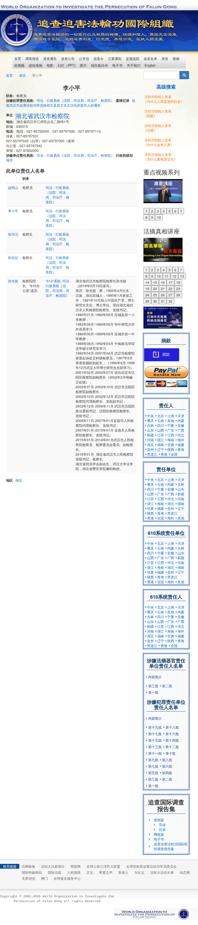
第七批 (153, 766)
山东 (150, 430)
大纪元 (139, 872)
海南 (170, 439)
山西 (160, 430)
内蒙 (180, 420)
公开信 (84, 58)
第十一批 (155, 753)
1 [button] (146, 211)
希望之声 (106, 872)
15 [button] (155, 282)
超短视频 (35, 65)
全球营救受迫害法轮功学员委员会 (151, 866)
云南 (160, 420)
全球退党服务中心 (67, 878)
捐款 (166, 354)
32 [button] (170, 301)
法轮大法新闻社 (53, 866)
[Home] (17, 30)
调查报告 (32, 58)
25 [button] (155, 294)
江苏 (160, 435)
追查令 (98, 58)
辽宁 (160, 449)
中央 (150, 415)
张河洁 (13, 234)
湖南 (160, 444)
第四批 (167, 772)
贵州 (150, 449)
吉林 (150, 425)
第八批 (167, 759)
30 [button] (155, 301)
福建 (180, 444)
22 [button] (170, 288)
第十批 (170, 753)
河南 (150, 439)
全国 (174, 454)
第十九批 (155, 727)
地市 (9, 160)
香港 (164, 454)
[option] (166, 190)
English (150, 65)
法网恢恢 (28, 866)
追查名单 (150, 58)
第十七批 (155, 733)
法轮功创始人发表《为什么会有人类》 (158, 142)
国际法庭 (54, 872)
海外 (180, 439)
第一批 (153, 692)
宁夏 (170, 425)
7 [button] (181, 211)
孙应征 (13, 257)
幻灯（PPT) (67, 65)
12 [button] (174, 276)
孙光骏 (13, 280)
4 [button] (164, 211)
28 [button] (178, 294)
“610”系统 (53, 280)
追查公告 (68, 58)
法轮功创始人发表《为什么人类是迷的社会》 (163, 99)
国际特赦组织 (32, 872)
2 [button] (152, 211)
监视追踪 (132, 58)
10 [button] (159, 217)
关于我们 (133, 65)
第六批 (167, 766)
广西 (180, 430)
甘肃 (170, 444)
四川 (160, 425)
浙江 (160, 439)
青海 (180, 449)
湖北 (22, 75)
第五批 (153, 772)
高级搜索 (166, 86)
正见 (89, 872)
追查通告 (50, 58)
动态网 (185, 872)
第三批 (153, 685)
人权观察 (74, 872)
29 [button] (147, 301)
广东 (170, 430)
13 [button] (182, 276)
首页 (17, 58)
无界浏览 (28, 878)
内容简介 (155, 676)
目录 (162, 829)
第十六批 (172, 733)
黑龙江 (152, 454)
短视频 (19, 65)
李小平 (13, 210)
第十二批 (172, 746)
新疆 (150, 435)
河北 (180, 435)
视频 (176, 58)
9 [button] (152, 217)
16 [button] (163, 282)
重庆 (150, 420)
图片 (83, 65)
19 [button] (147, 288)
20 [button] (155, 288)
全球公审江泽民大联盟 (103, 866)
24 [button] (147, 294)
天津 (180, 415)
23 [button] (178, 288)
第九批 (153, 759)
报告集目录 (99, 65)
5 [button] (169, 211)
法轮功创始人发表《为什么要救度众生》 (160, 157)
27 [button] (170, 294)
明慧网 (76, 866)
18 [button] (178, 282)
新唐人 (123, 872)
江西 (170, 435)
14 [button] (147, 282)
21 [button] (163, 288)
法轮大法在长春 (162, 872)
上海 (170, 415)
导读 (162, 824)
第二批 (167, 685)
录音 (165, 58)
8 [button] (146, 217)
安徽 (180, 425)
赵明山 (13, 187)
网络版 (159, 834)
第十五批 (155, 740)
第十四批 (172, 740)
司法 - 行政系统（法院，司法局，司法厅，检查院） (75, 100)
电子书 (117, 65)
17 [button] (170, 282)
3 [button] (158, 211)
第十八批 (172, 727)
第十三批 (155, 746)
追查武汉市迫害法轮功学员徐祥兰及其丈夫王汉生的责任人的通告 (70, 103)
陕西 (170, 449)
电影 (50, 65)
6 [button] (175, 211)
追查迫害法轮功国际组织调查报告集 (171, 846)
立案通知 (114, 58)
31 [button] (163, 301)
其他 (170, 420)
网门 (44, 878)
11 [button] (167, 276)
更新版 (159, 819)
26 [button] (163, 294)
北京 (160, 415)
